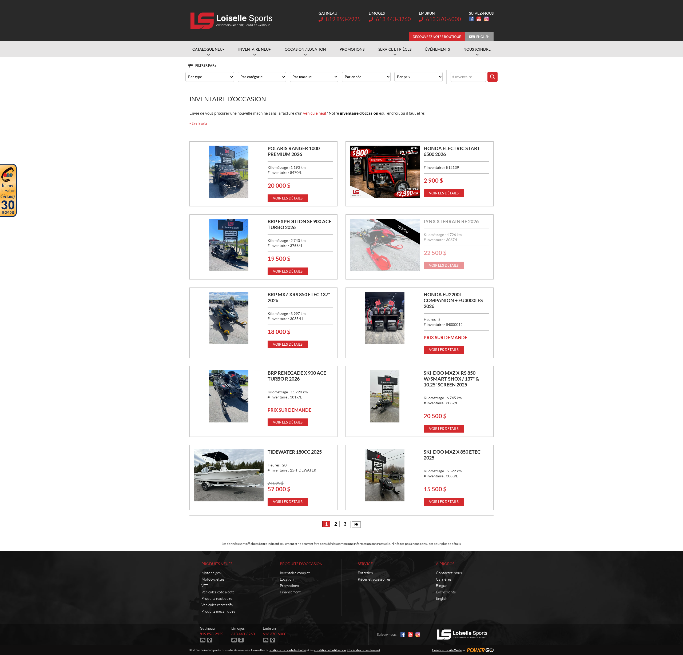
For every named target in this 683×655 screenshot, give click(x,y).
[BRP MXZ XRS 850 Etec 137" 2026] (229, 318)
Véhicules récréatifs (217, 605)
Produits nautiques (216, 598)
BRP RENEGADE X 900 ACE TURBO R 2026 (297, 376)
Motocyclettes (212, 579)
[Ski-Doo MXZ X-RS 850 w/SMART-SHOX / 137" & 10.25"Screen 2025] (385, 396)
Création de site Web (446, 650)
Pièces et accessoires (374, 579)
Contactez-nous (449, 573)
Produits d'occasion (301, 564)
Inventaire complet (295, 573)
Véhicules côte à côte (218, 592)
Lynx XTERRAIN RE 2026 (451, 221)
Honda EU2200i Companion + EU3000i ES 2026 (453, 300)
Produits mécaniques (218, 611)
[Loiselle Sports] (232, 20)
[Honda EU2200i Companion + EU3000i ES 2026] (385, 318)
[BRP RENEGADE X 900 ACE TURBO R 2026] (229, 396)
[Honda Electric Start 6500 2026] (385, 172)
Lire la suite (198, 123)
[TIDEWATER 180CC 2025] (229, 475)
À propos (445, 564)
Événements (446, 592)
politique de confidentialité (287, 650)
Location (287, 579)
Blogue (441, 586)
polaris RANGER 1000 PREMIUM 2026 (294, 151)
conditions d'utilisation (330, 650)
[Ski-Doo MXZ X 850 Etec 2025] (385, 475)
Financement (290, 592)
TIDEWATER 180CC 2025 (295, 452)
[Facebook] (471, 19)
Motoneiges (211, 573)
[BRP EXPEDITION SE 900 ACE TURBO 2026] (229, 245)
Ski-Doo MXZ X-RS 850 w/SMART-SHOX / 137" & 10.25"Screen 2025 (451, 379)
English (483, 36)
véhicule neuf (314, 113)
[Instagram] (486, 19)
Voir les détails (288, 198)
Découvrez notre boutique (437, 36)
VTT (204, 586)
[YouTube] (478, 19)
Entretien (365, 573)
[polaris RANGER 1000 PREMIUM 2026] (229, 172)
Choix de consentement (363, 650)
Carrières (443, 579)
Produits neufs (216, 564)
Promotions (289, 586)
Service (365, 564)
